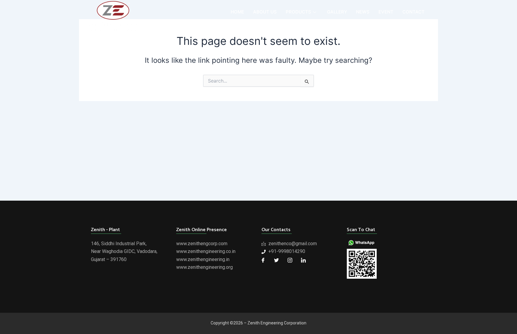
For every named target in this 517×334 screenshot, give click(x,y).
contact (413, 12)
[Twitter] (276, 260)
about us (265, 12)
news (362, 12)
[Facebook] (262, 260)
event (385, 12)
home (237, 12)
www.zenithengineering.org (204, 267)
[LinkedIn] (303, 260)
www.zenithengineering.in (202, 259)
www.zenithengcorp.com (201, 243)
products (298, 12)
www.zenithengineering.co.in (205, 251)
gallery (337, 12)
